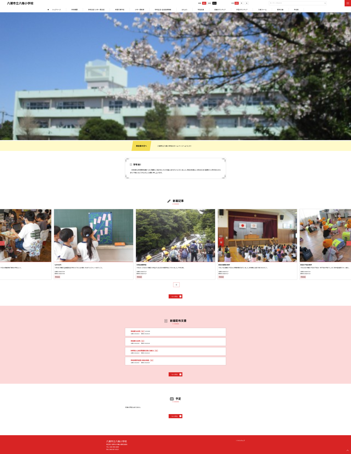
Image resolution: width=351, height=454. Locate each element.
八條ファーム (262, 9)
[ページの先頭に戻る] (347, 450)
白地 (209, 3)
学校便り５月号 (136, 341)
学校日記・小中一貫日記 (96, 9)
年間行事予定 (119, 9)
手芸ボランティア (242, 9)
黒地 (214, 3)
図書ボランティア (220, 9)
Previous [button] (2, 243)
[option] (175, 76)
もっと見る (175, 296)
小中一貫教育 (139, 9)
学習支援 (201, 9)
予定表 (296, 9)
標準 (236, 3)
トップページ (56, 9)
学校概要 (74, 9)
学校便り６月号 (136, 331)
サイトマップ (241, 440)
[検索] (324, 2)
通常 (204, 3)
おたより (184, 9)
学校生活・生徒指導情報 (163, 9)
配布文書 (280, 9)
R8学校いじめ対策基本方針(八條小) (142, 350)
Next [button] (348, 243)
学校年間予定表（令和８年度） (140, 360)
